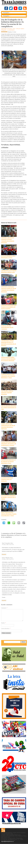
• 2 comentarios (10, 30)
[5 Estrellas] (6, 31)
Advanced (6, 643)
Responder (4, 554)
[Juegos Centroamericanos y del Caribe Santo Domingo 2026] (14, 753)
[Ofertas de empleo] (14, 706)
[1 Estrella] (1, 31)
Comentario (4, 608)
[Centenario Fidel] (14, 660)
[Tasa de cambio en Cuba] (14, 809)
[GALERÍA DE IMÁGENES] (14, 736)
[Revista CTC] (14, 793)
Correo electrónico (5, 628)
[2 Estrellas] (3, 31)
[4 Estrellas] (5, 31)
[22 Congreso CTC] (14, 771)
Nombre (3, 623)
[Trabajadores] (3, 830)
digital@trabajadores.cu (7, 841)
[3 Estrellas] (4, 31)
